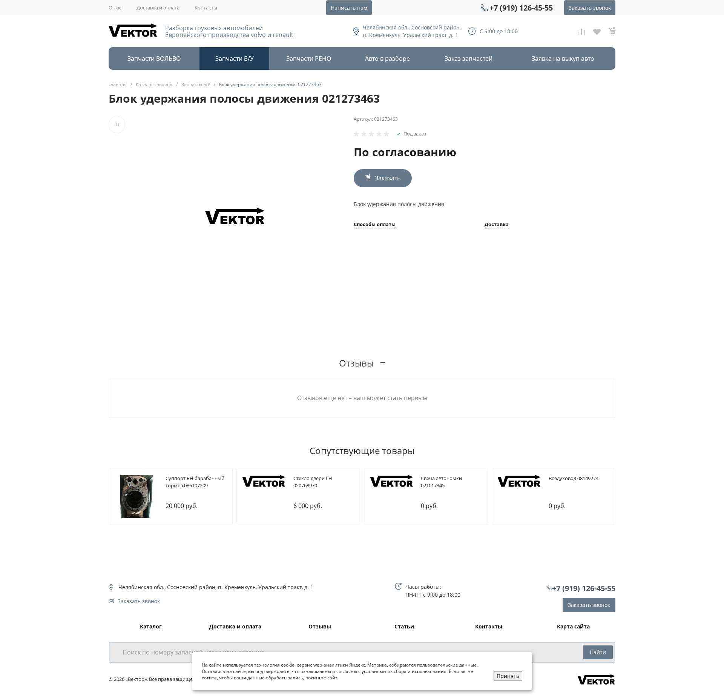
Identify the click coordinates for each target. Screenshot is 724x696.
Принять (508, 675)
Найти (598, 652)
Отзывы (319, 627)
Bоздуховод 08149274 (573, 478)
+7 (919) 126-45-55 (521, 8)
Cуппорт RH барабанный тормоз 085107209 (195, 482)
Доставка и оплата (158, 7)
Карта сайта (573, 627)
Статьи (404, 627)
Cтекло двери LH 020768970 (312, 482)
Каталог (151, 627)
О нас (115, 7)
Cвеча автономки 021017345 (441, 482)
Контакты (206, 7)
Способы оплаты (375, 225)
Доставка (497, 225)
